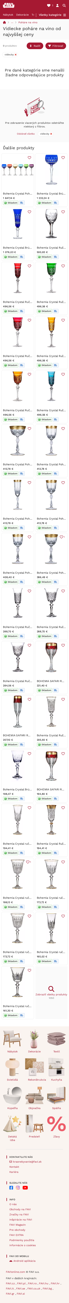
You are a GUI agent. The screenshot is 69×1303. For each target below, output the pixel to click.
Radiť (37, 45)
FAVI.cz (11, 1283)
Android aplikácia (24, 1260)
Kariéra (13, 1171)
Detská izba (12, 1138)
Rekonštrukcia (36, 1079)
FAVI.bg (48, 1288)
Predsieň (34, 1136)
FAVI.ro (33, 1283)
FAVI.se (21, 1288)
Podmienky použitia (21, 1240)
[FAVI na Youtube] (25, 1188)
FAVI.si (21, 1293)
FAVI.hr (56, 1283)
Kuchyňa (56, 1079)
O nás (13, 1204)
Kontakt (14, 1166)
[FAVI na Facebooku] (11, 1188)
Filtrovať (57, 45)
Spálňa (56, 1108)
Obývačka (34, 1108)
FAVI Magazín (17, 1224)
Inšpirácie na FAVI (20, 1219)
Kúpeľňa (12, 1108)
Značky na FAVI (19, 1214)
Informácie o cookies (22, 1245)
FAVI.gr (10, 1293)
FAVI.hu (44, 1283)
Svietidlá (12, 1079)
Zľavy (56, 1136)
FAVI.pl (21, 1283)
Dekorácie (22, 14)
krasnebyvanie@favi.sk (27, 1161)
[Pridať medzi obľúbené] (29, 157)
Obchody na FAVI (20, 1209)
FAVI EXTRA (16, 1235)
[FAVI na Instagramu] (18, 1188)
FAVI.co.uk (34, 1288)
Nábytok (8, 14)
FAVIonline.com (15, 1271)
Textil (35, 14)
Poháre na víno (27, 22)
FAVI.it (10, 1288)
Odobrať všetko (26, 133)
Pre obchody (17, 1229)
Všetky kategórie (50, 15)
